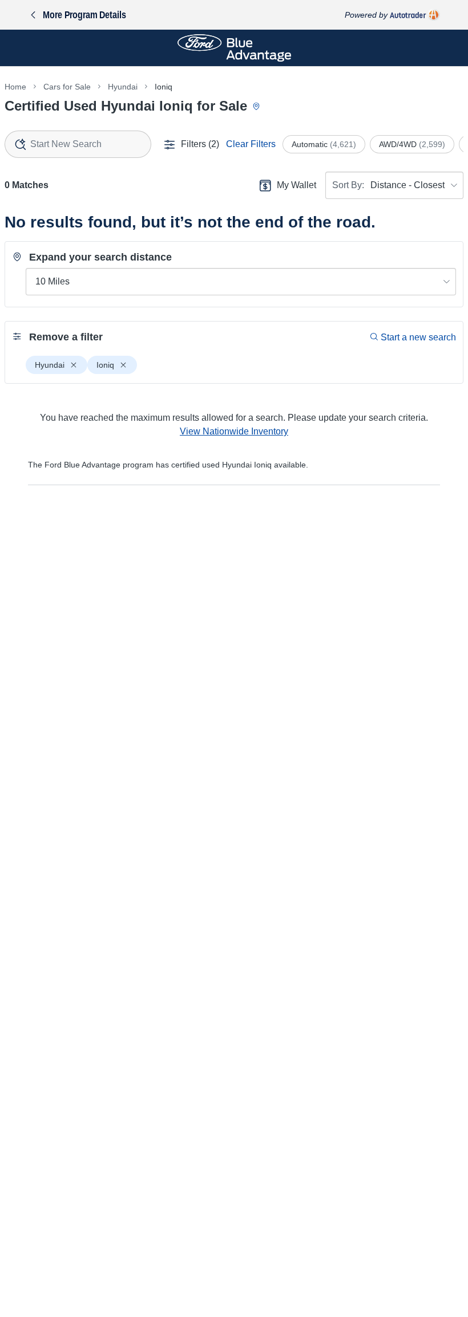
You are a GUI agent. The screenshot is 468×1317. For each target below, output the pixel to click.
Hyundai (123, 86)
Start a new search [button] (418, 337)
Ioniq (163, 86)
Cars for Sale (67, 86)
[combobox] (78, 144)
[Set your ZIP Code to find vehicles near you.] (257, 107)
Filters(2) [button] (200, 144)
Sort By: (348, 185)
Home (15, 86)
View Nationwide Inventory (234, 431)
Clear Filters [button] (251, 144)
